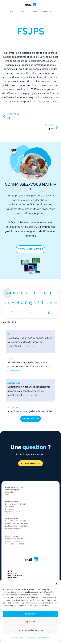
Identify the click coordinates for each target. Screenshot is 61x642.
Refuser (30, 622)
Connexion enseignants (15, 544)
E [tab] (38, 293)
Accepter (30, 614)
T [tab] (42, 302)
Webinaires (9, 492)
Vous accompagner (13, 489)
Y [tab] (30, 312)
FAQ (7, 495)
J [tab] (56, 293)
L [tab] (9, 302)
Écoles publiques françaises (16, 523)
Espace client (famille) (14, 539)
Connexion (9, 509)
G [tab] (45, 293)
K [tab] (5, 302)
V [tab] (51, 302)
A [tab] (21, 293)
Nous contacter (11, 536)
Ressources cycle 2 (13, 528)
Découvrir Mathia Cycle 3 (16, 504)
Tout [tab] (7, 293)
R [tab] (34, 302)
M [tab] (13, 302)
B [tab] (25, 293)
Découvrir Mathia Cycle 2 (15, 521)
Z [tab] (49, 312)
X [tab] (12, 312)
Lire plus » (29, 346)
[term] (8, 334)
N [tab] (17, 302)
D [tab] (33, 293)
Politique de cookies (18, 638)
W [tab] (55, 302)
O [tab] (22, 302)
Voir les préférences (30, 630)
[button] (56, 583)
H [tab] (49, 293)
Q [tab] (30, 302)
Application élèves (12, 511)
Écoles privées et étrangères (17, 526)
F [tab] (41, 293)
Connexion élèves (12, 541)
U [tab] (46, 302)
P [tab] (26, 302)
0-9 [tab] (16, 293)
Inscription (9, 506)
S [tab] (38, 302)
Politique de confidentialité (39, 638)
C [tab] (29, 293)
